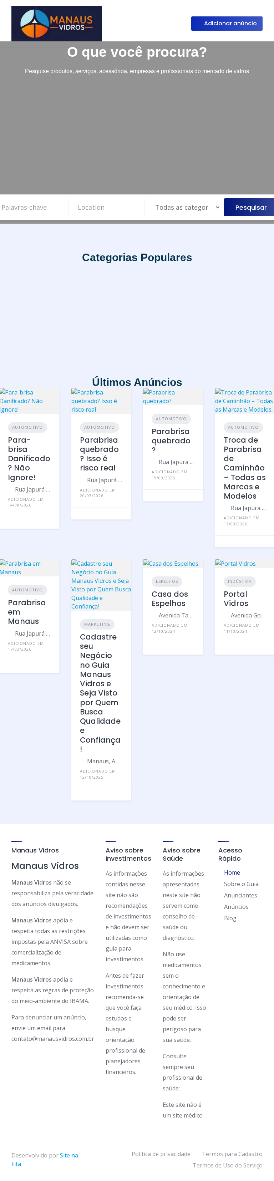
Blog (230, 918)
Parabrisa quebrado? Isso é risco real (99, 454)
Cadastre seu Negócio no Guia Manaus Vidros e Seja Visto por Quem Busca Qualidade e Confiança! (100, 693)
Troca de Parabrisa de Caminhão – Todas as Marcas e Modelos (245, 468)
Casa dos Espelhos (170, 599)
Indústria (240, 581)
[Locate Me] (135, 207)
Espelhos (167, 581)
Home (232, 872)
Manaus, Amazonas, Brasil (105, 761)
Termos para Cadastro (232, 1154)
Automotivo (27, 427)
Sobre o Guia (241, 884)
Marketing (97, 624)
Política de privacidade (161, 1154)
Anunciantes (240, 895)
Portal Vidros (236, 599)
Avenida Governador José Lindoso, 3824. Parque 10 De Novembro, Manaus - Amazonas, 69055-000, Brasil (249, 615)
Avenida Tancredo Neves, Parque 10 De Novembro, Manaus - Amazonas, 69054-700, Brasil (176, 615)
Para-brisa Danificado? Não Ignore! (29, 459)
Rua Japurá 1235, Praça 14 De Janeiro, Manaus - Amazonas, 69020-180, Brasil (33, 489)
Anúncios (236, 907)
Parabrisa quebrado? (171, 440)
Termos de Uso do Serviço (228, 1165)
